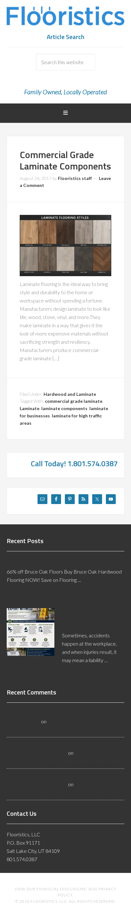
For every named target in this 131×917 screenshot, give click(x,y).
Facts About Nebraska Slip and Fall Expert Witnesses (88, 618)
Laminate (29, 408)
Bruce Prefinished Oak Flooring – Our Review (61, 560)
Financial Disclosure (61, 889)
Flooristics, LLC (66, 19)
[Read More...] (23, 594)
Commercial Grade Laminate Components (65, 160)
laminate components (64, 408)
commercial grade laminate (73, 401)
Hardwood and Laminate (70, 394)
